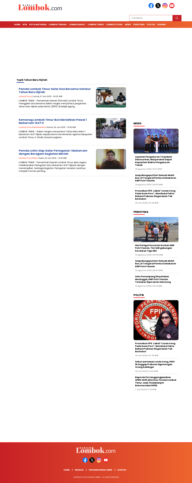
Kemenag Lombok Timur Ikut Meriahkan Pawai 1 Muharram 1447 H (53, 121)
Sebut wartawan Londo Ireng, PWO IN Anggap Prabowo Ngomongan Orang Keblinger (155, 364)
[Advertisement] (96, 54)
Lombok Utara (114, 24)
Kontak (121, 469)
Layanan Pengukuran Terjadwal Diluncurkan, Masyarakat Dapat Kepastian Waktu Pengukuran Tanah (153, 161)
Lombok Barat (77, 24)
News (128, 24)
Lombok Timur (96, 24)
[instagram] (165, 7)
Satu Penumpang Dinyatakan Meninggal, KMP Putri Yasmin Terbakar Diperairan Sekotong (153, 279)
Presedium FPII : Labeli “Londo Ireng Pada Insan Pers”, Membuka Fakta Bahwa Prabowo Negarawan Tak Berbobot (155, 195)
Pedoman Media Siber (100, 469)
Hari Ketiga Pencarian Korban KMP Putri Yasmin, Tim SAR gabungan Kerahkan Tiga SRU (154, 248)
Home (17, 24)
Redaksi (79, 469)
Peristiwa (139, 24)
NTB (25, 24)
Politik (151, 24)
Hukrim (161, 24)
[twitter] (158, 7)
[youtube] (172, 7)
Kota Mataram (37, 24)
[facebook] (151, 7)
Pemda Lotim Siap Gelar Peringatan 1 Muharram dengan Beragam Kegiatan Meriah (53, 152)
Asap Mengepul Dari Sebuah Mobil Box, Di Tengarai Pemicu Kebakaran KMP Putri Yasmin (155, 178)
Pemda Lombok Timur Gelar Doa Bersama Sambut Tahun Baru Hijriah (55, 90)
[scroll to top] (183, 478)
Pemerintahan (39, 127)
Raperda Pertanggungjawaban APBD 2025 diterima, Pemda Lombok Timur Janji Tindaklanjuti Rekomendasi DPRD (155, 381)
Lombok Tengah (58, 24)
